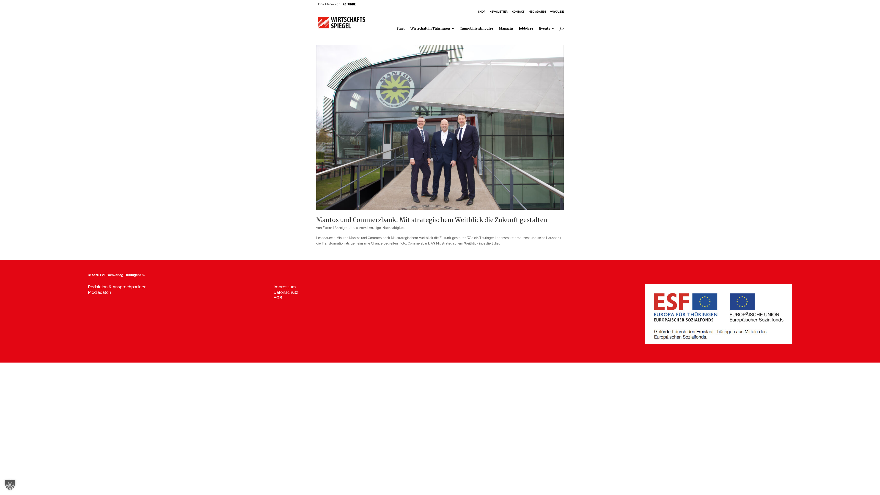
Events (544, 28)
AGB (278, 297)
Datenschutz (286, 292)
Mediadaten (99, 292)
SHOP (481, 11)
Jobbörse (526, 28)
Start (401, 28)
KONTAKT (518, 11)
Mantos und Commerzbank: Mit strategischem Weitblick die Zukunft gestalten (431, 220)
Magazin (506, 28)
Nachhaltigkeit (393, 228)
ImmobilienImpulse (476, 28)
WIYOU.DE (557, 11)
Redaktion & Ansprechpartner (117, 286)
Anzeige (375, 228)
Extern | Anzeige (334, 228)
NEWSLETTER (499, 11)
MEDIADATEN (537, 11)
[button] (10, 485)
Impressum (285, 286)
